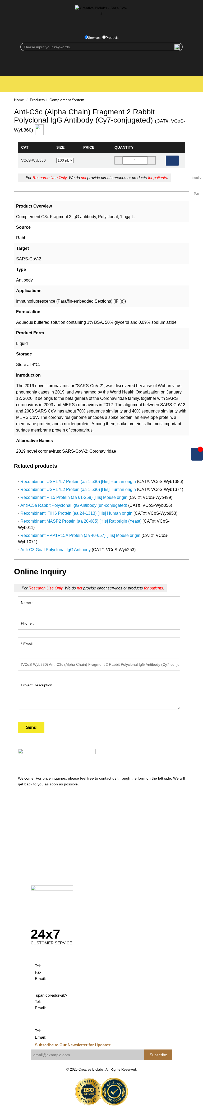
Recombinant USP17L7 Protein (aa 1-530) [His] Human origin (78, 481)
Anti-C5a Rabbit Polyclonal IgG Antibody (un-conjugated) (73, 505)
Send (31, 727)
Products (112, 38)
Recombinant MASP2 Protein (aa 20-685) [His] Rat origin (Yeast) (80, 521)
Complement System (66, 100)
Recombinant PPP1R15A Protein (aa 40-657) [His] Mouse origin (80, 535)
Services (94, 38)
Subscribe (158, 1055)
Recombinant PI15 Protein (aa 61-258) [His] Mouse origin (73, 497)
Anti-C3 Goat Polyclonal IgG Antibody (55, 549)
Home (19, 100)
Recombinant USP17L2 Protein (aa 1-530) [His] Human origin (78, 489)
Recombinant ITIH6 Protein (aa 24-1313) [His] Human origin (76, 513)
